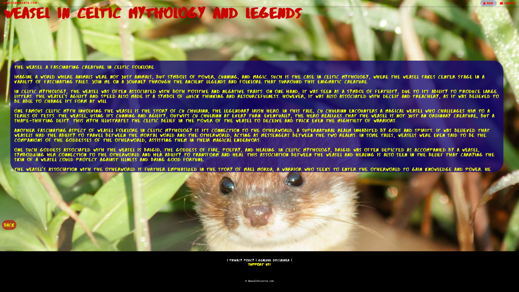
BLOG (489, 3)
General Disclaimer (274, 260)
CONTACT (509, 3)
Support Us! (259, 264)
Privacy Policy (241, 260)
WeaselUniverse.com (20, 3)
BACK (9, 225)
